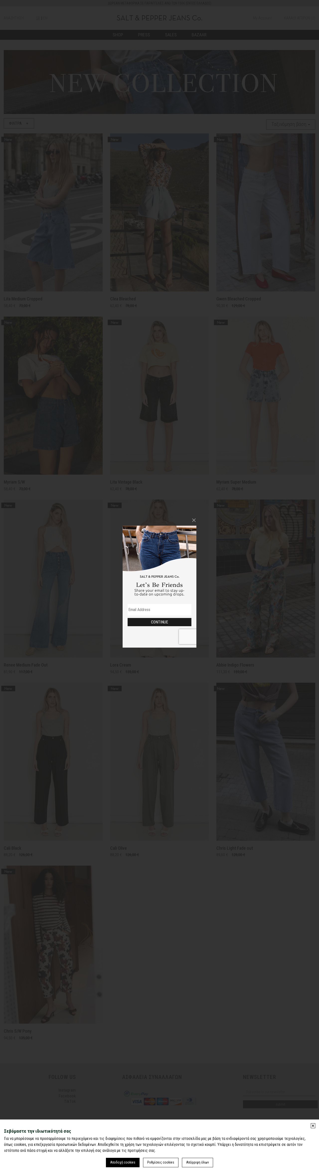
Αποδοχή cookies (122, 1162)
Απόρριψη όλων (197, 1162)
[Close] (193, 520)
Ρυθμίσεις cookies (160, 1162)
